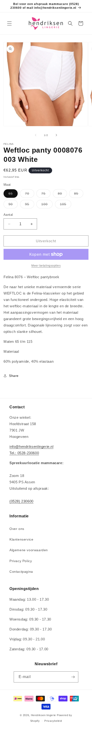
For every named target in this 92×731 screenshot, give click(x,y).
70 (29, 194)
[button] (9, 23)
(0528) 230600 (21, 501)
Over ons (16, 529)
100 (47, 205)
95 (29, 205)
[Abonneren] (73, 677)
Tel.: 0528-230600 (24, 453)
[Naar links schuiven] (35, 135)
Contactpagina (21, 571)
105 (65, 205)
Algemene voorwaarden (28, 550)
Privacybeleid (53, 720)
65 (13, 194)
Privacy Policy (20, 561)
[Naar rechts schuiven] (56, 135)
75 (45, 194)
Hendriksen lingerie (43, 715)
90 (13, 205)
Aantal (8, 214)
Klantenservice (21, 539)
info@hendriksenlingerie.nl (31, 447)
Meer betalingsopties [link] (46, 265)
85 (78, 194)
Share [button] (14, 376)
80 (62, 194)
